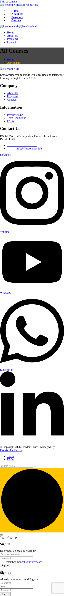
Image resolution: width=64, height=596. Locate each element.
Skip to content (8, 1)
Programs (17, 17)
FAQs (10, 121)
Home (14, 10)
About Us (17, 13)
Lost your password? (31, 561)
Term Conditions (16, 117)
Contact (16, 20)
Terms (10, 456)
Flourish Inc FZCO (11, 450)
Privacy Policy (15, 114)
